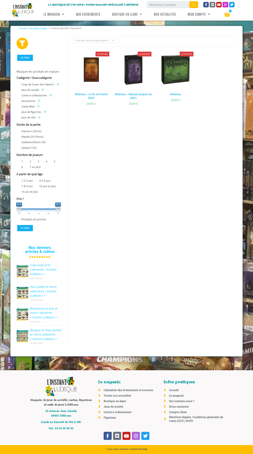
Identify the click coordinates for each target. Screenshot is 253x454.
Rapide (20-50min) (32, 136)
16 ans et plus (30, 191)
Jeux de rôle (28, 117)
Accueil (22, 28)
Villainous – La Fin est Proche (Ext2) (91, 96)
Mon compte (197, 14)
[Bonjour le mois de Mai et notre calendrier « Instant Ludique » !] (22, 336)
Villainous (175, 94)
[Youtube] (219, 4)
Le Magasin (52, 14)
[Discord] (212, 4)
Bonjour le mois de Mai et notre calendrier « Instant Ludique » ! (45, 334)
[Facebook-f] (206, 4)
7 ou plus (35, 167)
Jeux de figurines (31, 112)
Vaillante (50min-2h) (33, 142)
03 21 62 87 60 (64, 428)
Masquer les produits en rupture (38, 71)
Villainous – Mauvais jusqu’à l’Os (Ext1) (133, 96)
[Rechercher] (193, 4)
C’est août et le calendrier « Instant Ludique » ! (43, 269)
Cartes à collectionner (34, 95)
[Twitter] (232, 4)
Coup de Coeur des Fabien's (38, 84)
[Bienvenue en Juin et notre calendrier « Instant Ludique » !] (22, 314)
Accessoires (28, 101)
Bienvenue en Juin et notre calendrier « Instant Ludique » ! (44, 313)
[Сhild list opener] (57, 84)
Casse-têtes (28, 106)
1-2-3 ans (27, 180)
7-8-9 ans (27, 186)
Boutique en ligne (125, 14)
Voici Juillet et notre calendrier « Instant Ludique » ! (43, 291)
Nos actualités (165, 14)
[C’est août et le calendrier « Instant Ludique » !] (22, 271)
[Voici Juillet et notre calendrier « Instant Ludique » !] (22, 293)
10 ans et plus (47, 186)
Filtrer (25, 57)
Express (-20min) (31, 131)
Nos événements (88, 14)
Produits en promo (33, 219)
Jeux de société (30, 90)
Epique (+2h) (29, 147)
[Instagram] (225, 4)
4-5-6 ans (44, 180)
